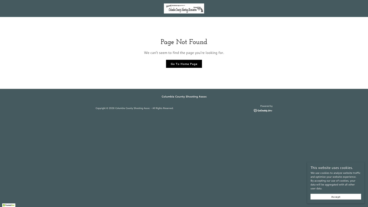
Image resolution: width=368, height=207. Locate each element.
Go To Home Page (184, 64)
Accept (335, 196)
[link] (184, 8)
